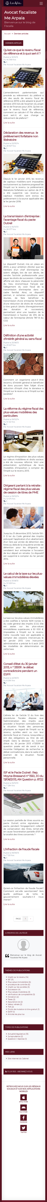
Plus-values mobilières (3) (19, 992)
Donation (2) (13, 997)
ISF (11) (11, 980)
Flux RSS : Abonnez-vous (19, 1071)
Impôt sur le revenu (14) (18, 977)
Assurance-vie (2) (15, 1002)
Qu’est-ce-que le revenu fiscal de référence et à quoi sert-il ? (22, 51)
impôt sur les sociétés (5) (19, 987)
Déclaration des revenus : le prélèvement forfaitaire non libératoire (21, 136)
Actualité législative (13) (18, 1034)
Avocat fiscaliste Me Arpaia (19, 64)
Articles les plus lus (16, 1014)
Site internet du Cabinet (18, 1058)
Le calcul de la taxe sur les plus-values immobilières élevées (23, 575)
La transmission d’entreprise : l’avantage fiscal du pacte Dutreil (22, 220)
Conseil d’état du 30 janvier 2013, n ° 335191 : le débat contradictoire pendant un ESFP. (20, 669)
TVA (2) (11, 1007)
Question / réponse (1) (17, 1039)
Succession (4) (14, 989)
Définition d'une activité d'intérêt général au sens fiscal (23, 337)
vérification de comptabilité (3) (21, 994)
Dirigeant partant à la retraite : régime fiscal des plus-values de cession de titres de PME (22, 489)
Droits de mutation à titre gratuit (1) (23, 1009)
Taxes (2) (11, 999)
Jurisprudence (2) (15, 1036)
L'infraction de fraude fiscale (21, 849)
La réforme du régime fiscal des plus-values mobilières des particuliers (23, 412)
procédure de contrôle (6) (19, 984)
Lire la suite (9, 123)
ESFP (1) (11, 1012)
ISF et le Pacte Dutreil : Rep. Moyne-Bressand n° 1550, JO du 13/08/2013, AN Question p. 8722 (23, 776)
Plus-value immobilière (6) (19, 982)
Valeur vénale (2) (15, 1004)
